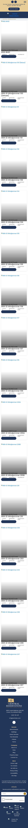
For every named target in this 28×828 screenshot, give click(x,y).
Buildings (14, 732)
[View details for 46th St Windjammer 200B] (14, 457)
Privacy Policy (14, 770)
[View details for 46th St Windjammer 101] (14, 120)
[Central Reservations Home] (14, 15)
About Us (14, 747)
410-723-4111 (17, 5)
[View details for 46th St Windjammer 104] (14, 204)
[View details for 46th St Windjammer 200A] (14, 415)
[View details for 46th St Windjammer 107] (14, 331)
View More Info (8, 56)
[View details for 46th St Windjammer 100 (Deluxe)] (14, 76)
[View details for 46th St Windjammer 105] (14, 247)
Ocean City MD (22, 782)
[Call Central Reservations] (15, 2)
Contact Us (14, 757)
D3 (17, 782)
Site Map (14, 775)
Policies (14, 739)
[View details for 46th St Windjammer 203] (14, 541)
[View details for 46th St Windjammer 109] (14, 373)
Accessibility (14, 773)
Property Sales (14, 755)
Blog (14, 752)
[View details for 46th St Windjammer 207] (14, 667)
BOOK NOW (14, 9)
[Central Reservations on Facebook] (12, 2)
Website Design (11, 782)
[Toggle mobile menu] (25, 2)
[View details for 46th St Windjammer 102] (14, 162)
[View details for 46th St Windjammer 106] (14, 289)
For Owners (14, 766)
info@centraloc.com (15, 718)
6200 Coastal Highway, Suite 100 (15, 711)
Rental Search (14, 729)
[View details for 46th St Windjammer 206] (14, 625)
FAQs (14, 750)
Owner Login (14, 763)
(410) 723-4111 (15, 715)
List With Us (14, 768)
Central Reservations (16, 781)
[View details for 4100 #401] (14, 34)
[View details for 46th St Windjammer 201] (14, 499)
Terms (14, 742)
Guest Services (14, 734)
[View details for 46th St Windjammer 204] (14, 583)
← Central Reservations (8, 19)
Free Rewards (14, 737)
